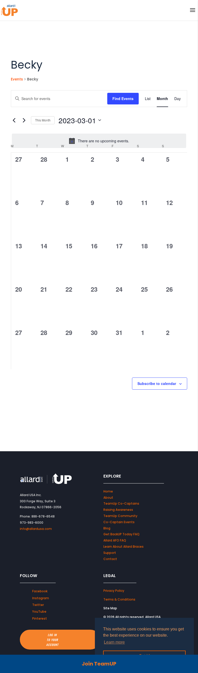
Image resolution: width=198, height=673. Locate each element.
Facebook (39, 591)
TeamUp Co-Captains (121, 503)
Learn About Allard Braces (123, 546)
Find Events (123, 98)
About (108, 497)
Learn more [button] (114, 642)
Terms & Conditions (119, 599)
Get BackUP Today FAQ (121, 534)
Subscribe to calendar (156, 383)
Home (108, 491)
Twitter (38, 605)
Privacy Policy (113, 590)
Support (109, 553)
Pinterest (39, 618)
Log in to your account (52, 639)
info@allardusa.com (36, 529)
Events (17, 79)
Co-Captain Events (119, 522)
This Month (43, 120)
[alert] (99, 141)
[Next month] (24, 120)
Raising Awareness (118, 509)
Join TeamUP (99, 663)
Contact (110, 559)
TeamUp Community (120, 516)
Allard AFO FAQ (114, 540)
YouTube (39, 611)
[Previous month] (14, 120)
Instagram (40, 598)
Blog (106, 528)
